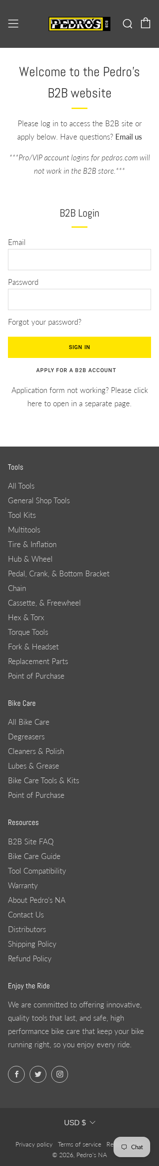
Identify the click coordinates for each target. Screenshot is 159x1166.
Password (23, 282)
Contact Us (26, 914)
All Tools (21, 485)
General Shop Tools (39, 500)
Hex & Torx (26, 617)
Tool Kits (22, 515)
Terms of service (79, 1144)
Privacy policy (34, 1144)
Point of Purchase (36, 675)
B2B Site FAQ (30, 841)
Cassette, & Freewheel (44, 602)
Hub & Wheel (30, 559)
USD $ (75, 1123)
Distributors (27, 929)
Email (17, 242)
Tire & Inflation (32, 544)
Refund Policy (30, 958)
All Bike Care (28, 722)
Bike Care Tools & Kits (43, 780)
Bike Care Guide (34, 856)
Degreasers (26, 736)
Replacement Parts (38, 661)
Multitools (24, 529)
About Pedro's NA (36, 900)
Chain (17, 588)
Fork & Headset (33, 646)
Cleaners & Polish (36, 751)
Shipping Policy (32, 943)
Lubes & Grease (33, 765)
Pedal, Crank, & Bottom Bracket (59, 573)
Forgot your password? (44, 321)
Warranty (23, 885)
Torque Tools (28, 632)
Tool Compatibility (37, 870)
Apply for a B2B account (76, 370)
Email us (128, 136)
